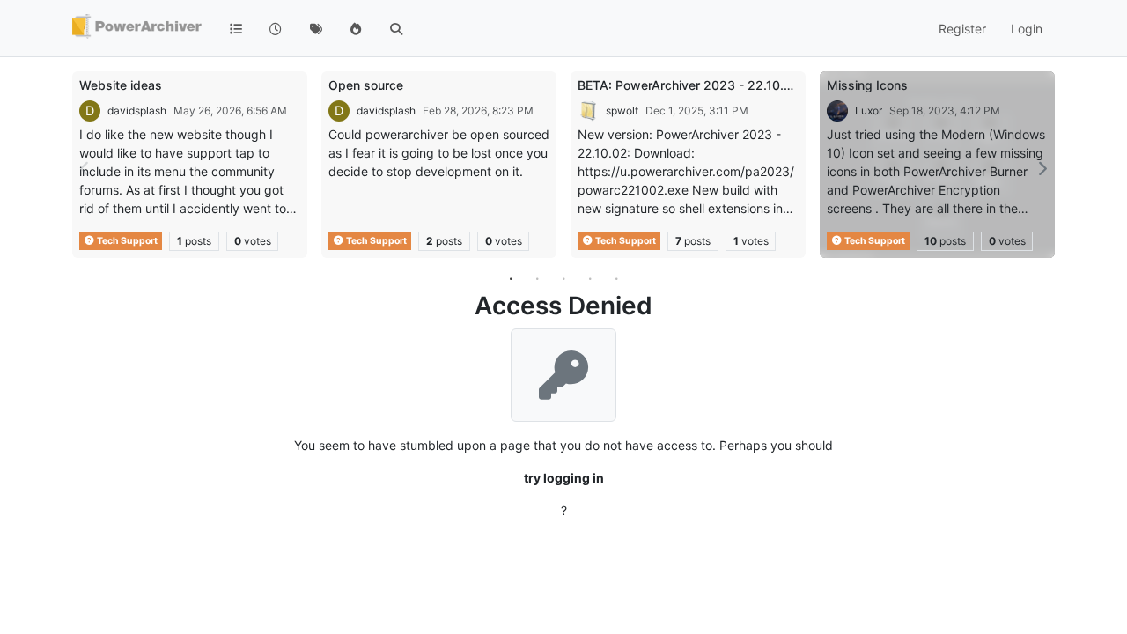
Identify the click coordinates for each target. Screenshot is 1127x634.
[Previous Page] (85, 168)
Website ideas (120, 84)
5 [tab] (616, 278)
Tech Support (126, 241)
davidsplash (136, 110)
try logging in (564, 477)
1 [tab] (510, 278)
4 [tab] (590, 278)
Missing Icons (867, 84)
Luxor (868, 110)
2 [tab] (537, 278)
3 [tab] (563, 278)
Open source (365, 84)
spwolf (622, 110)
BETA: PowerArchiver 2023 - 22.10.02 (688, 84)
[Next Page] (1041, 168)
